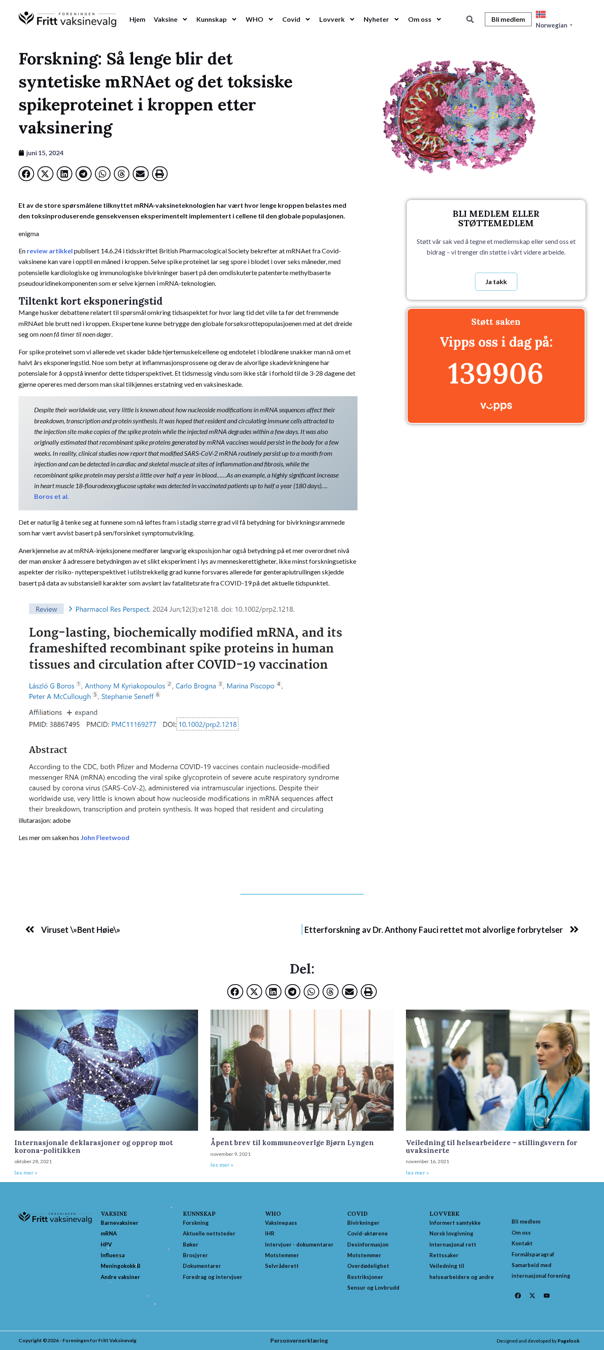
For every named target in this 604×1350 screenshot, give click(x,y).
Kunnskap (211, 19)
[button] (470, 19)
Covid (291, 19)
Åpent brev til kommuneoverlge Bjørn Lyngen (292, 1142)
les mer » (25, 1172)
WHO (254, 19)
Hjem (137, 19)
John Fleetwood (105, 837)
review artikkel (50, 251)
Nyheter (376, 19)
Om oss (419, 19)
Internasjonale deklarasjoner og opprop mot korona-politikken (93, 1146)
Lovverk (332, 19)
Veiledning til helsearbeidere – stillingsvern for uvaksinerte (491, 1146)
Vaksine (166, 19)
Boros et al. (51, 496)
